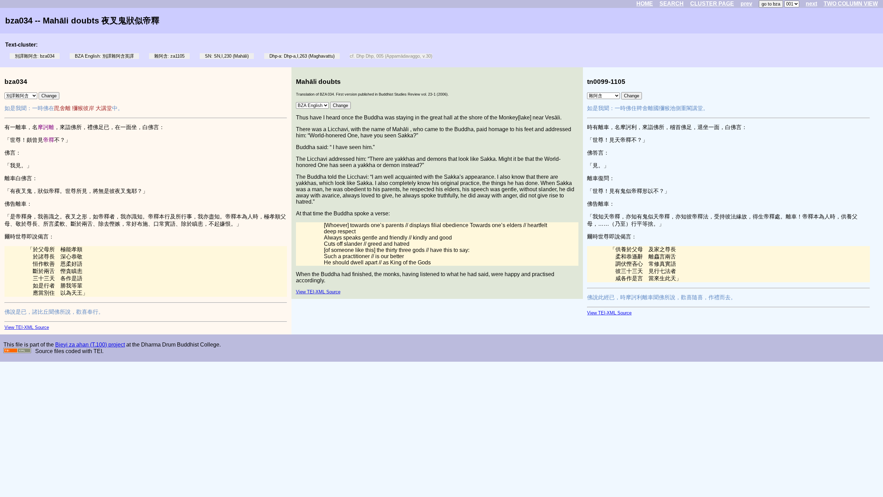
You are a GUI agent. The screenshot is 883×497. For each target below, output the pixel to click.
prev (746, 4)
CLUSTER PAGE (712, 4)
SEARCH (671, 4)
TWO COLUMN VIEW (851, 4)
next (811, 4)
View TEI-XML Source (26, 327)
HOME (644, 4)
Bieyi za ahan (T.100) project (90, 345)
